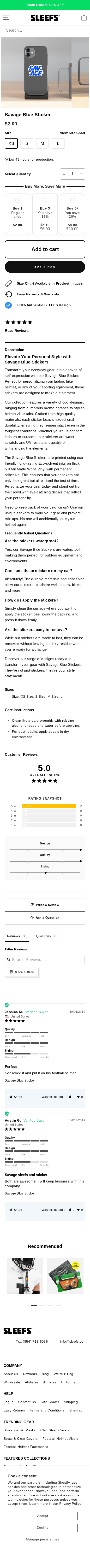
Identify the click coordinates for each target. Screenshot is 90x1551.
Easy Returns (14, 1410)
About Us (11, 1374)
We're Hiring (63, 1374)
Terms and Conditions (47, 1410)
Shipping (71, 1402)
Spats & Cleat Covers (21, 1438)
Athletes (49, 1382)
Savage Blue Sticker (20, 1080)
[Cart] (84, 17)
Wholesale (12, 1382)
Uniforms (68, 1382)
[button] (71, 1097)
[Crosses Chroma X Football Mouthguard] (25, 1276)
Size (45, 133)
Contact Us (27, 1402)
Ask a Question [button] (48, 917)
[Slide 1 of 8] (25, 1276)
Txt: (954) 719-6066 (32, 1341)
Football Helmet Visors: (61, 1438)
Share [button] (17, 1097)
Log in (8, 1402)
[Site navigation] (6, 17)
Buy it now (45, 266)
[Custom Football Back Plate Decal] (65, 1276)
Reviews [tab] (13, 936)
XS (11, 143)
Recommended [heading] (45, 1246)
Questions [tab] (43, 936)
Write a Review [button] (47, 905)
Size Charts (50, 1402)
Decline (42, 1527)
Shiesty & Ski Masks (20, 1430)
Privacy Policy (70, 1503)
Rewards (30, 1374)
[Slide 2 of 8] (65, 1276)
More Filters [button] (24, 972)
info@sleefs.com (73, 1341)
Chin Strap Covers (55, 1430)
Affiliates (31, 1382)
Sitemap (75, 1410)
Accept (42, 1516)
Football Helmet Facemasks (26, 1447)
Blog (45, 1374)
